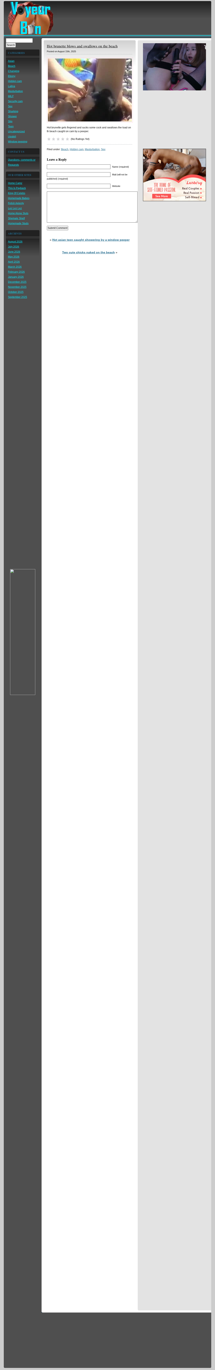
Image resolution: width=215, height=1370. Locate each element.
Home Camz (15, 183)
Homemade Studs (18, 223)
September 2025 (17, 297)
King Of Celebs (16, 193)
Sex (10, 106)
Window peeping (17, 141)
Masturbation (15, 91)
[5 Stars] (67, 139)
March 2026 (15, 266)
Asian (11, 61)
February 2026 (16, 271)
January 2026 (16, 276)
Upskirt (12, 136)
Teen (11, 126)
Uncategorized (16, 131)
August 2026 (15, 241)
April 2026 (14, 261)
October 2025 (16, 292)
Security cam (15, 101)
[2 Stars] (53, 139)
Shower (12, 116)
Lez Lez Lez (15, 208)
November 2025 (17, 286)
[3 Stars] (58, 139)
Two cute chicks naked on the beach (88, 252)
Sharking (13, 111)
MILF (11, 96)
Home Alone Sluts (18, 213)
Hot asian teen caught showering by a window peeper (91, 239)
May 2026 (13, 256)
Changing (13, 71)
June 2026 (14, 251)
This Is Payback (17, 188)
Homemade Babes (18, 198)
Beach (11, 66)
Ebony (11, 76)
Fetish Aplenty (16, 203)
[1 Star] (49, 139)
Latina (11, 86)
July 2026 (13, 246)
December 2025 (17, 281)
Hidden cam (15, 81)
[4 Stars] (63, 139)
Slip (10, 121)
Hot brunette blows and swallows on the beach (82, 45)
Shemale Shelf (16, 218)
